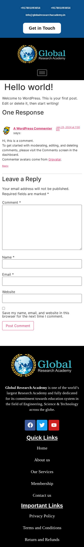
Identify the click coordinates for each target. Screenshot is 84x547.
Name (8, 257)
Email (8, 274)
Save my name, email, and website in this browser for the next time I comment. (35, 314)
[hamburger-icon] (42, 73)
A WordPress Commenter (32, 128)
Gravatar (54, 159)
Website (8, 291)
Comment (11, 202)
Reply (5, 165)
